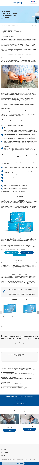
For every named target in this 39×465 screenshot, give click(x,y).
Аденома (19, 326)
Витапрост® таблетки (30, 316)
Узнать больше (9, 320)
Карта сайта (29, 463)
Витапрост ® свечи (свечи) (9, 316)
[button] (38, 312)
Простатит (5, 33)
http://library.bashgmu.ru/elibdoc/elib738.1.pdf (8, 377)
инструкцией (33, 459)
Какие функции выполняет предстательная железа (12, 31)
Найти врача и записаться (19, 403)
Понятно (19, 463)
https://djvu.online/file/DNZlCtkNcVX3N (7, 372)
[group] (9, 423)
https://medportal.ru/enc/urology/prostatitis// (13, 379)
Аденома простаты (7, 35)
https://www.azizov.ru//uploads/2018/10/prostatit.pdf (12, 386)
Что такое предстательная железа (10, 30)
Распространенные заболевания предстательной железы (14, 32)
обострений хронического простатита (9, 243)
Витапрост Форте (19, 254)
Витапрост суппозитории (11, 252)
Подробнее (19, 358)
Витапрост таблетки (27, 252)
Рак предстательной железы (8, 36)
